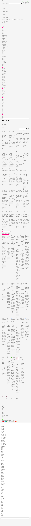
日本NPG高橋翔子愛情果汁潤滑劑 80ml (11, 215)
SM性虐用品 (2, 487)
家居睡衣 (3, 106)
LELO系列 (3, 102)
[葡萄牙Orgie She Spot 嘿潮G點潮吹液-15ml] (4, 319)
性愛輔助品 (3, 90)
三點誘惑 (3, 105)
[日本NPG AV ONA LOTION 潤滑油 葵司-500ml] (24, 172)
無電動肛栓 (2, 493)
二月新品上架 (3, 32)
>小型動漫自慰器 (4, 45)
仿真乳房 (3, 53)
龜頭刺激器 (3, 50)
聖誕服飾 (3, 110)
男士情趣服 (2, 508)
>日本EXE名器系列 (3, 438)
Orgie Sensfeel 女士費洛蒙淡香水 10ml (19, 134)
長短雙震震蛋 (3, 82)
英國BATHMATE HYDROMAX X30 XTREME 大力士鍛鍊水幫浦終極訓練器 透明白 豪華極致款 (18, 249)
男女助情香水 (2, 485)
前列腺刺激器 (3, 93)
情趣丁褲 (3, 107)
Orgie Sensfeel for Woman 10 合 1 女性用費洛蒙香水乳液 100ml (12, 137)
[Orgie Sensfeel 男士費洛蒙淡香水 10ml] (26, 130)
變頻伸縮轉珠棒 (2, 467)
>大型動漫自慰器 (4, 43)
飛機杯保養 (3, 116)
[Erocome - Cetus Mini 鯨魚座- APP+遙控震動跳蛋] (22, 283)
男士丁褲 (3, 55)
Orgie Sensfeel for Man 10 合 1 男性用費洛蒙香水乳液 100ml (5, 137)
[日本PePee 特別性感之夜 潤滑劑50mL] (26, 211)
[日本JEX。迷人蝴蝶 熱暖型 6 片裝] (8, 284)
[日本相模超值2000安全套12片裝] (22, 319)
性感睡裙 (2, 505)
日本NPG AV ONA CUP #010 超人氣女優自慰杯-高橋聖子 (13, 290)
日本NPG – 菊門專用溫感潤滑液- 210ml (12, 195)
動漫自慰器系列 (4, 42)
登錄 (3, 0)
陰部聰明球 (3, 75)
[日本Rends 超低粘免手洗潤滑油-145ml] (9, 236)
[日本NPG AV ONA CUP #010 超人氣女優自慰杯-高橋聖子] (13, 283)
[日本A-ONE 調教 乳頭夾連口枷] (27, 236)
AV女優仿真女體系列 (4, 35)
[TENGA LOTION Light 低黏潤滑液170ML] (5, 150)
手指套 (2, 103)
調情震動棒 (3, 70)
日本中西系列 (2, 499)
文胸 (2, 109)
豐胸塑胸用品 (2, 473)
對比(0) (28, 128)
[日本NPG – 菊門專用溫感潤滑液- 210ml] (10, 192)
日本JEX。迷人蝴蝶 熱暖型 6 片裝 (8, 289)
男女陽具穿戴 (3, 91)
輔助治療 (3, 65)
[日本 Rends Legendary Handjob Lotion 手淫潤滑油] (3, 172)
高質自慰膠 (3, 49)
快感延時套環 (3, 64)
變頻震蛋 (3, 81)
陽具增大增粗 (2, 464)
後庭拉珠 (3, 94)
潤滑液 (2, 84)
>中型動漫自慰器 (4, 44)
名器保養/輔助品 (4, 56)
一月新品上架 (3, 33)
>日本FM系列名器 (4, 41)
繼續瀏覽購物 (3, 22)
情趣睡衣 (3, 108)
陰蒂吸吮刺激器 (4, 73)
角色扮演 (3, 112)
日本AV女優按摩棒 (4, 71)
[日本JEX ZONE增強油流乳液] (19, 170)
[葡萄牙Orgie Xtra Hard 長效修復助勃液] (13, 236)
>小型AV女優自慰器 (4, 38)
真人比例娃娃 (3, 47)
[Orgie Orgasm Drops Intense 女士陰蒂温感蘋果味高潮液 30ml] (12, 322)
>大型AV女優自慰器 (3, 435)
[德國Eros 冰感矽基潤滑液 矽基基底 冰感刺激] (26, 150)
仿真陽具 (2, 470)
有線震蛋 (3, 79)
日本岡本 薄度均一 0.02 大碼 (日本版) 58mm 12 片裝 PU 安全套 (13, 366)
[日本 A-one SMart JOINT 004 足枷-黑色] (18, 319)
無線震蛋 (2, 479)
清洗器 (2, 115)
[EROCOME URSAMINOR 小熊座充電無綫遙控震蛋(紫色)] (4, 283)
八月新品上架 (2, 426)
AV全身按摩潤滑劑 (4, 85)
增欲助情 (3, 58)
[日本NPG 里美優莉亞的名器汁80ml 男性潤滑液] (5, 211)
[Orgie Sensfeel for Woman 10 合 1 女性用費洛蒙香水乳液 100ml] (12, 130)
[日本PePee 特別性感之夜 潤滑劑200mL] (19, 211)
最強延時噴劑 (3, 61)
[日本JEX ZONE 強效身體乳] (12, 170)
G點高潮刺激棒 (3, 68)
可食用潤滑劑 (3, 86)
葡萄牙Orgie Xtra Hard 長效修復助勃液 (13, 242)
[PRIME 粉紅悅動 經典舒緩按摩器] (17, 358)
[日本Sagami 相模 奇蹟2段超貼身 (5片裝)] (4, 236)
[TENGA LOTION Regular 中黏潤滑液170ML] (17, 152)
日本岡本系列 (3, 99)
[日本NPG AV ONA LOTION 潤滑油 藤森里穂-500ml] (5, 191)
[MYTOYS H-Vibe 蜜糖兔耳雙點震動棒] (8, 359)
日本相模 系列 (2, 496)
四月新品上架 (2, 429)
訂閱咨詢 (3, 413)
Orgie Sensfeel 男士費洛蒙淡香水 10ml (26, 134)
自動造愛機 (3, 77)
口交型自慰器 (2, 450)
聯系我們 (3, 404)
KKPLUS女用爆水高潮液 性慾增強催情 (27, 289)
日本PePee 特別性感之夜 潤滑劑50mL (26, 215)
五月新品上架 (3, 30)
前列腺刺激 (3, 52)
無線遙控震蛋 (3, 80)
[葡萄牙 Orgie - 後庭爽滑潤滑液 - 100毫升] (17, 284)
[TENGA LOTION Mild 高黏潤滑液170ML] (12, 150)
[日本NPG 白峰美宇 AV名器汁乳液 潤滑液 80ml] (17, 192)
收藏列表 (3, 412)
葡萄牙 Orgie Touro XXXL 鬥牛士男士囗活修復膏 (4, 366)
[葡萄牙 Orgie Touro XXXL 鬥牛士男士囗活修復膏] (4, 358)
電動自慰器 (3, 51)
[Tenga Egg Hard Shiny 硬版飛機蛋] (27, 319)
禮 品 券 (3, 407)
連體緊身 (2, 511)
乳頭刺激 (3, 74)
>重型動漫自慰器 (3, 441)
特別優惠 (3, 408)
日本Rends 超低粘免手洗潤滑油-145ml (8, 242)
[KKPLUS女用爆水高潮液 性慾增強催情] (26, 284)
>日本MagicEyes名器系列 (4, 444)
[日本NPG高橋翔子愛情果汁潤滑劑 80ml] (12, 211)
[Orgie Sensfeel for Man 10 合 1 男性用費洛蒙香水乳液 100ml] (5, 130)
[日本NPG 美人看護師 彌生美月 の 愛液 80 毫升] (24, 192)
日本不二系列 (3, 100)
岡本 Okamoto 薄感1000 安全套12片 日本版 (22, 365)
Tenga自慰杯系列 (4, 48)
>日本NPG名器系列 (4, 39)
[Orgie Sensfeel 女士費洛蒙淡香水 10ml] (19, 130)
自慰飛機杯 (2, 447)
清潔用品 (2, 514)
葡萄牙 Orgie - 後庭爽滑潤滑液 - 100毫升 (18, 289)
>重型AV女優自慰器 (4, 36)
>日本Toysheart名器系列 (5, 46)
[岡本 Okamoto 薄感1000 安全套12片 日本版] (22, 358)
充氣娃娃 (3, 54)
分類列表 (3, 19)
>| (10, 231)
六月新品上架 (3, 29)
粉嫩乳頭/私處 (3, 76)
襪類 (2, 111)
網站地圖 (3, 405)
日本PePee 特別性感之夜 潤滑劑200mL (19, 215)
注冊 (2, 0)
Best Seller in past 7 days (5, 234)
